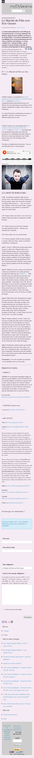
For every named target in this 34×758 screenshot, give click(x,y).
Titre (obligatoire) (8, 564)
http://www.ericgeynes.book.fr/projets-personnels (16, 397)
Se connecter (17, 728)
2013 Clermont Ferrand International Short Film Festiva (16, 128)
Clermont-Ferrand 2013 (10, 714)
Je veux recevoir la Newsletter (13, 609)
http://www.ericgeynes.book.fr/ (14, 422)
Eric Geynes (16, 101)
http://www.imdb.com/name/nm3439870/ (17, 486)
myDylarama (21, 6)
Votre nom (6, 538)
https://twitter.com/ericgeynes (14, 503)
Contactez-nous (17, 730)
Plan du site (17, 726)
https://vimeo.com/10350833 (16, 410)
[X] (12, 621)
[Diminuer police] (28, 49)
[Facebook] (3, 621)
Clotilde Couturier (20, 27)
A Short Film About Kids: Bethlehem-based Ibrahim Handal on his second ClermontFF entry (16, 697)
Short (5, 719)
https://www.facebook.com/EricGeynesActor (15, 492)
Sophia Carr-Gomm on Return (12, 663)
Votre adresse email (9, 547)
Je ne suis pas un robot (17, 733)
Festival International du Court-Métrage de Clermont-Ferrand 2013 (17, 99)
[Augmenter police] (26, 49)
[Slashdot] (9, 621)
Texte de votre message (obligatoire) (13, 573)
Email (17, 738)
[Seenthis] (6, 621)
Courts (5, 635)
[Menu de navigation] (3, 1)
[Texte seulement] (31, 49)
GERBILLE (22, 274)
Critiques (6, 631)
